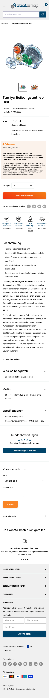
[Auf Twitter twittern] (39, 206)
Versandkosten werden (21, 130)
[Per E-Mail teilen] (44, 206)
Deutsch (8, 651)
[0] (44, 5)
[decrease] (14, 185)
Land (5, 475)
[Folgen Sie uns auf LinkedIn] (36, 664)
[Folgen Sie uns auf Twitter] (10, 664)
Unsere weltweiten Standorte (13, 647)
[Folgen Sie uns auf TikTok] (30, 664)
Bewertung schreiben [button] (24, 450)
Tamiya (6, 109)
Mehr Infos (7, 229)
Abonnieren (24, 634)
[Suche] (42, 14)
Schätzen (10, 504)
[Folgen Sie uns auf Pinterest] (20, 664)
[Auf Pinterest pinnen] (34, 206)
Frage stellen (30, 229)
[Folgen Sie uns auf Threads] (41, 664)
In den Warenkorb (24, 196)
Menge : (6, 185)
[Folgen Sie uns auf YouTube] (25, 664)
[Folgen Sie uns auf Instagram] (15, 664)
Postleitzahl (8, 487)
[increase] (31, 185)
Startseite (4, 23)
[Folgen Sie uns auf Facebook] (5, 664)
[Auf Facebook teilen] (29, 206)
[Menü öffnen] (4, 6)
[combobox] (21, 14)
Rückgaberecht (9, 516)
